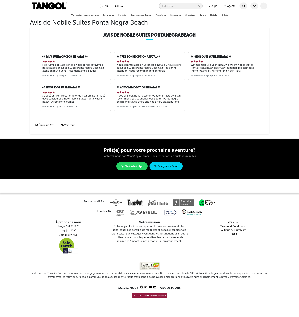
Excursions (108, 15)
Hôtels (213, 15)
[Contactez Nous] (243, 5)
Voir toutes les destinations (85, 15)
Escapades (175, 15)
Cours (203, 15)
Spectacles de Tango (141, 15)
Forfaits (122, 15)
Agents (231, 6)
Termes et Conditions (232, 226)
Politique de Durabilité (233, 230)
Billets (224, 15)
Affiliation (233, 222)
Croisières (190, 15)
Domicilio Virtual (68, 235)
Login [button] (213, 6)
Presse (233, 233)
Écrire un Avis (46, 125)
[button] (181, 6)
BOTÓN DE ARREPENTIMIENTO (149, 295)
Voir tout (69, 125)
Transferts (161, 15)
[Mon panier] (254, 5)
